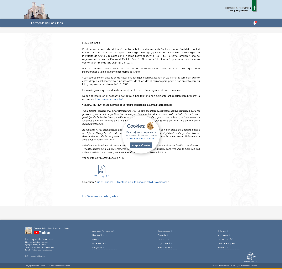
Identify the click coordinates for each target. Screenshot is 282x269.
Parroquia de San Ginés (47, 23)
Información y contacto (108, 99)
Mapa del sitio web (37, 256)
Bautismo (222, 247)
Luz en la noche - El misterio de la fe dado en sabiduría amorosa (131, 182)
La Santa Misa (98, 243)
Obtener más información (140, 138)
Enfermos (222, 231)
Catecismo (162, 239)
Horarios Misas (98, 235)
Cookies (249, 266)
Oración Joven (164, 231)
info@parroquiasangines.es (41, 250)
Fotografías (97, 247)
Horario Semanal (165, 247)
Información (223, 235)
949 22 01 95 (38, 247)
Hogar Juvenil (164, 243)
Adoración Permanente (102, 231)
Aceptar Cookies (141, 145)
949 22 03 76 (50, 247)
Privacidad (220, 266)
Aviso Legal (235, 266)
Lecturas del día (225, 239)
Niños (94, 239)
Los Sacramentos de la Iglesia (99, 196)
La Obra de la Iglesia (226, 243)
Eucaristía (162, 235)
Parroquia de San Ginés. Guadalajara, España (51, 228)
